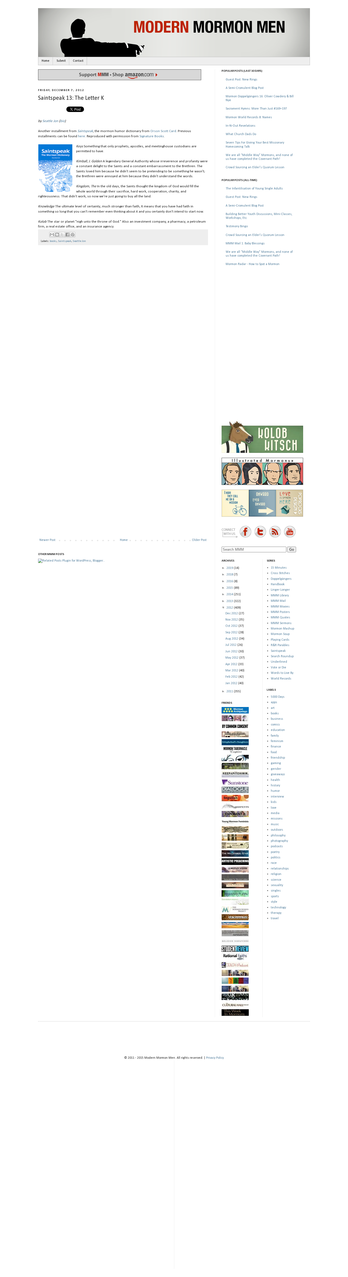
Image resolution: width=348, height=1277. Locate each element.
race (274, 863)
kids (273, 802)
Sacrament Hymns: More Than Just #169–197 (256, 108)
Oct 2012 (231, 626)
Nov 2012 (232, 619)
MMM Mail (278, 601)
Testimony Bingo (237, 226)
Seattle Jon (50, 121)
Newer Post (47, 540)
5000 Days (277, 697)
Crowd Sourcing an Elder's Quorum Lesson (255, 167)
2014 (230, 594)
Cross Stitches (280, 573)
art (273, 708)
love (273, 807)
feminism (277, 741)
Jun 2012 (231, 651)
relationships (280, 868)
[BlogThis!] (57, 234)
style (274, 902)
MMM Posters (280, 612)
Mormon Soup (280, 634)
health (275, 780)
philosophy (278, 835)
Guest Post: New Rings (241, 79)
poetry (275, 852)
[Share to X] (62, 234)
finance (276, 746)
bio (62, 121)
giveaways (278, 774)
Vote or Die (278, 667)
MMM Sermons (281, 623)
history (275, 785)
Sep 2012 (231, 632)
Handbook (278, 584)
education (278, 730)
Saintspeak (85, 131)
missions (276, 818)
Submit (61, 61)
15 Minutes (279, 567)
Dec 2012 (232, 613)
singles (276, 890)
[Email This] (52, 234)
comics (275, 724)
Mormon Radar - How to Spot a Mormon (252, 264)
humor (275, 791)
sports (275, 896)
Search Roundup (282, 656)
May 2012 (232, 657)
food (274, 752)
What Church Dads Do (241, 134)
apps (274, 702)
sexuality (277, 885)
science (276, 880)
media (275, 813)
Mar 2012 (232, 670)
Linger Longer (280, 589)
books (53, 241)
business (277, 719)
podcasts (277, 846)
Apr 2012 (231, 664)
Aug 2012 (232, 638)
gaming (276, 763)
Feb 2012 (231, 676)
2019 (230, 568)
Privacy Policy (215, 1058)
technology (278, 907)
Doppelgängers (281, 579)
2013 (230, 601)
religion (276, 874)
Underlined (279, 662)
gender (276, 769)
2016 (230, 581)
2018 (230, 574)
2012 (230, 607)
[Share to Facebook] (67, 234)
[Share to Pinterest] (72, 234)
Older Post (199, 540)
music (275, 824)
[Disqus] (123, 320)
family (275, 735)
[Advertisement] (262, 309)
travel (275, 918)
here (81, 136)
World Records (281, 678)
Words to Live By (282, 673)
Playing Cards (280, 639)
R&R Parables (280, 645)
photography (279, 841)
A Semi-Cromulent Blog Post (245, 88)
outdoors (277, 829)
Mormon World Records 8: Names (249, 117)
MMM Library (280, 595)
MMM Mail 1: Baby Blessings (245, 243)
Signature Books (151, 136)
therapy (276, 913)
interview (277, 796)
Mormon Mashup (282, 628)
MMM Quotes (280, 617)
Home (45, 61)
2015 (230, 588)
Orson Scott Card (163, 131)
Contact (78, 61)
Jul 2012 (231, 645)
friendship (278, 757)
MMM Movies (280, 606)
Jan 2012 (231, 683)
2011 (230, 691)
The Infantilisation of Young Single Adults (254, 188)
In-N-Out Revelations (240, 125)
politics (275, 857)
